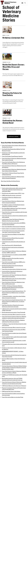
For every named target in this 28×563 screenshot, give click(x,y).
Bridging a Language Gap (13, 37)
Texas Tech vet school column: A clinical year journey (14, 269)
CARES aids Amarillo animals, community (11, 195)
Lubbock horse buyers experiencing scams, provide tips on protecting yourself (14, 341)
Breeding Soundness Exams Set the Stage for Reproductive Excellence (12, 266)
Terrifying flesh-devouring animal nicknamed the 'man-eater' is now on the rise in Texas (13, 231)
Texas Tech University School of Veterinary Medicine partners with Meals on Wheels (14, 371)
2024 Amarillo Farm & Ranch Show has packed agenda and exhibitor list (13, 238)
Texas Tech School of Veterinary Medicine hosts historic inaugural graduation (13, 201)
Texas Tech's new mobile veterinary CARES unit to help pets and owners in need (13, 262)
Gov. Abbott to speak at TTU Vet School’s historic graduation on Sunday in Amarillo (13, 205)
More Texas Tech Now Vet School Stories (10, 181)
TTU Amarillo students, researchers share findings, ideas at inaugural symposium (14, 296)
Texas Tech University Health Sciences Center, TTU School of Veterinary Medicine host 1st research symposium (14, 292)
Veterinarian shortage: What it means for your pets (13, 314)
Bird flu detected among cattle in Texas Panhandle (13, 312)
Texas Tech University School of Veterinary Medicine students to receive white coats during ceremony (14, 317)
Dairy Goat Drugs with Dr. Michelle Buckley (12, 245)
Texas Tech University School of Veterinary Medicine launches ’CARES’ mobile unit (14, 251)
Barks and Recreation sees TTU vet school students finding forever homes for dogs (14, 279)
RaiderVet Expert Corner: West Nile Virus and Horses (14, 66)
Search (25, 2)
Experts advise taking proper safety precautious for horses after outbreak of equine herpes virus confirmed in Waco (14, 189)
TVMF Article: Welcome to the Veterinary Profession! (14, 385)
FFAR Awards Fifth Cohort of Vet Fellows (11, 391)
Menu (22, 2)
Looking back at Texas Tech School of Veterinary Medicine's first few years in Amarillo (13, 219)
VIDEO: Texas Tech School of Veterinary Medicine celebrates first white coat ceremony (13, 320)
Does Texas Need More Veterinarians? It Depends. (13, 226)
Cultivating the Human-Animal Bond (13, 121)
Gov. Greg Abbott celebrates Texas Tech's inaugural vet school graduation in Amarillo (14, 209)
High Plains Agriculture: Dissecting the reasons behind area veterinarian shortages (13, 305)
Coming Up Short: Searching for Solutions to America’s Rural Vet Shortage (12, 272)
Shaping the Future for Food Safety (12, 93)
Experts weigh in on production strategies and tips (13, 228)
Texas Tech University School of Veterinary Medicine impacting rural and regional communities (14, 382)
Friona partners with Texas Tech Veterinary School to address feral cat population (14, 275)
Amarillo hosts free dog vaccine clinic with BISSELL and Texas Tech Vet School (13, 223)
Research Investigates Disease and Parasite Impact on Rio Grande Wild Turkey (14, 388)
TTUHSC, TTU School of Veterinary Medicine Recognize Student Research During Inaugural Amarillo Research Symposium (12, 287)
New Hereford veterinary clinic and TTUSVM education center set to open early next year (12, 379)
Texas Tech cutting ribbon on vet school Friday (12, 397)
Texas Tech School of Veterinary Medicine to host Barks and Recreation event (13, 282)
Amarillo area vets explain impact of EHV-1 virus (13, 193)
